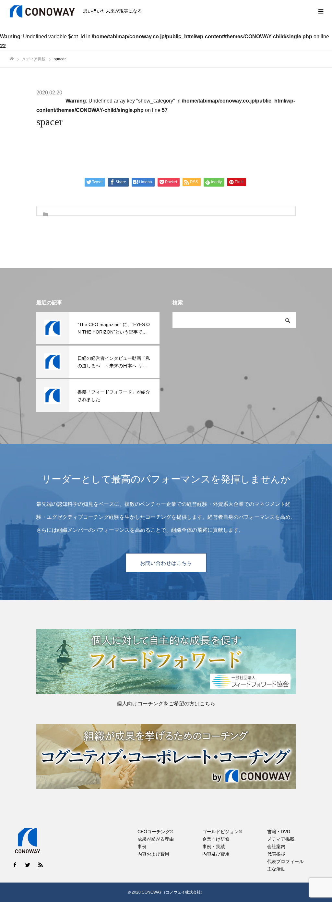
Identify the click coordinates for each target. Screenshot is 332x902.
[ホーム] (12, 59)
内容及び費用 (216, 854)
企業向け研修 (216, 839)
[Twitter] (27, 864)
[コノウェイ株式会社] (42, 11)
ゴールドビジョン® (222, 831)
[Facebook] (14, 864)
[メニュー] (320, 11)
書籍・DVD (278, 831)
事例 (142, 846)
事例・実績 (213, 846)
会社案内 (276, 846)
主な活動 (276, 869)
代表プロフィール (285, 861)
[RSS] (40, 864)
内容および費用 (153, 854)
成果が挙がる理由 (155, 839)
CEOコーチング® (155, 831)
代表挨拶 (276, 854)
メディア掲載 (280, 839)
